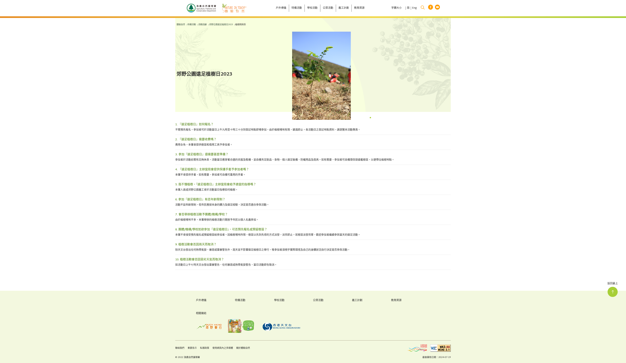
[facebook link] (430, 8)
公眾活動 (318, 300)
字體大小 (396, 8)
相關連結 (201, 313)
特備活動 (240, 300)
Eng (414, 8)
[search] (423, 8)
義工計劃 (357, 300)
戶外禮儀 (201, 300)
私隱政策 (204, 348)
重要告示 (192, 348)
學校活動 (279, 300)
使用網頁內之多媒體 (222, 348)
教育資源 (396, 300)
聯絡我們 (179, 348)
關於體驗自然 (243, 348)
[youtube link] (437, 8)
